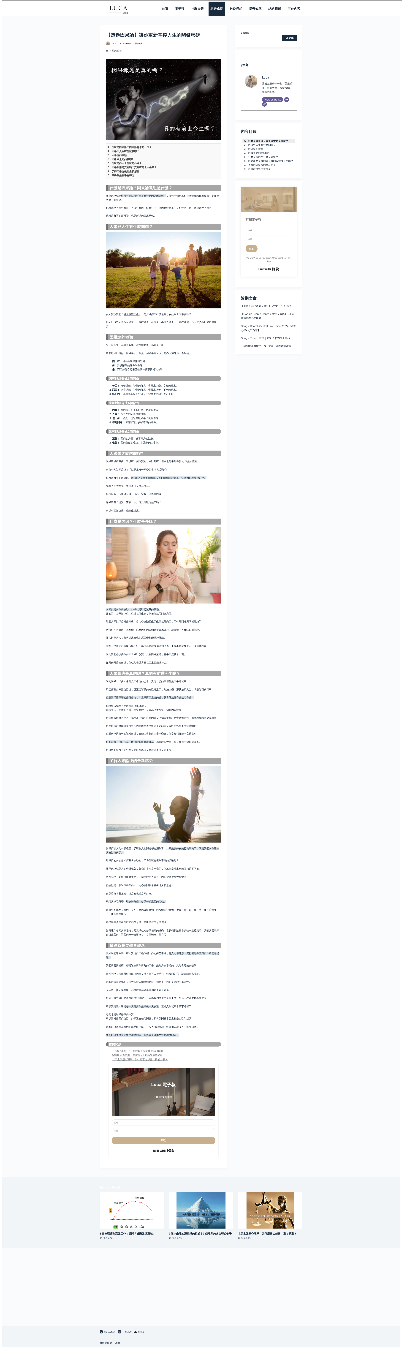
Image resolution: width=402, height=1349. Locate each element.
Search (245, 32)
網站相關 (274, 9)
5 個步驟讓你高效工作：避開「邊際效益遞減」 (267, 346)
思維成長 (216, 9)
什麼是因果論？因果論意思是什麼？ (132, 147)
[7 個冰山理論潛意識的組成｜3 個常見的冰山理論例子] (201, 1210)
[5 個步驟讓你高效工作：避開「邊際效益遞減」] (132, 1210)
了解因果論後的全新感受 (125, 171)
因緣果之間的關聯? (122, 159)
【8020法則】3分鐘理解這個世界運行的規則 (137, 1051)
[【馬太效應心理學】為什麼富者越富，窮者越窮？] (270, 1210)
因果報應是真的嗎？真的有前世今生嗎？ (134, 167)
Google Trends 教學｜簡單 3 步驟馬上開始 (265, 338)
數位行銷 (236, 9)
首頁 (165, 9)
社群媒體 (197, 9)
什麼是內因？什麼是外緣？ (127, 163)
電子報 (179, 9)
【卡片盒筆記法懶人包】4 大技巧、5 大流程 (266, 306)
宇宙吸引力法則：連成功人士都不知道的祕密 (137, 1055)
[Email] (286, 99)
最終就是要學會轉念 (123, 175)
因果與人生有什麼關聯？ (125, 151)
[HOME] (107, 50)
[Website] (264, 104)
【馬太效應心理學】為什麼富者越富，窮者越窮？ (140, 1059)
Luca (265, 77)
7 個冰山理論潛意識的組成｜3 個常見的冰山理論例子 (200, 1233)
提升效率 (255, 9)
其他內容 (294, 9)
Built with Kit (163, 1151)
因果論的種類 (119, 155)
